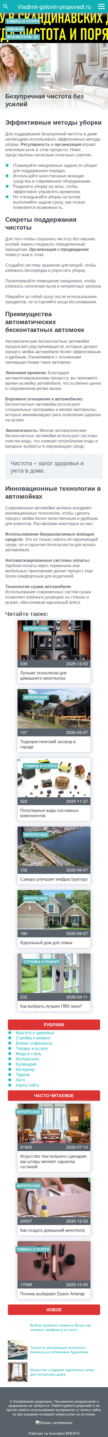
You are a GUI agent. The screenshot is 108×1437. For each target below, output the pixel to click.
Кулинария (26, 1064)
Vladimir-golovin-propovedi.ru (54, 6)
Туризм (23, 1074)
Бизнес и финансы (34, 1043)
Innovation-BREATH (64, 1433)
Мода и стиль (28, 1053)
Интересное (27, 1059)
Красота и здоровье (35, 1032)
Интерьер (25, 1069)
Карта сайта (27, 1085)
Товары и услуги (23, 21)
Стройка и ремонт (33, 1038)
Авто (20, 1080)
